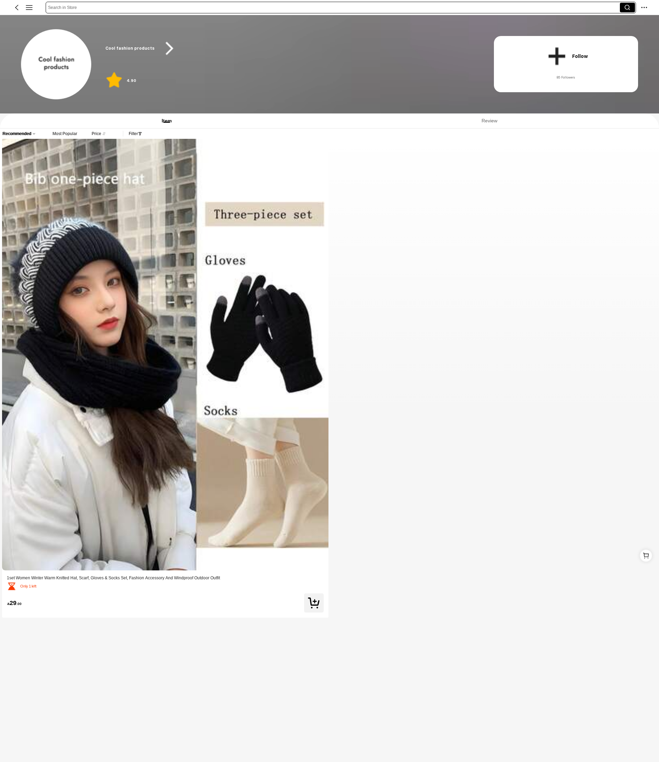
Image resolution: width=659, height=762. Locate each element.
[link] (56, 64)
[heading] (289, 48)
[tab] (163, 120)
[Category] (29, 7)
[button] (17, 7)
